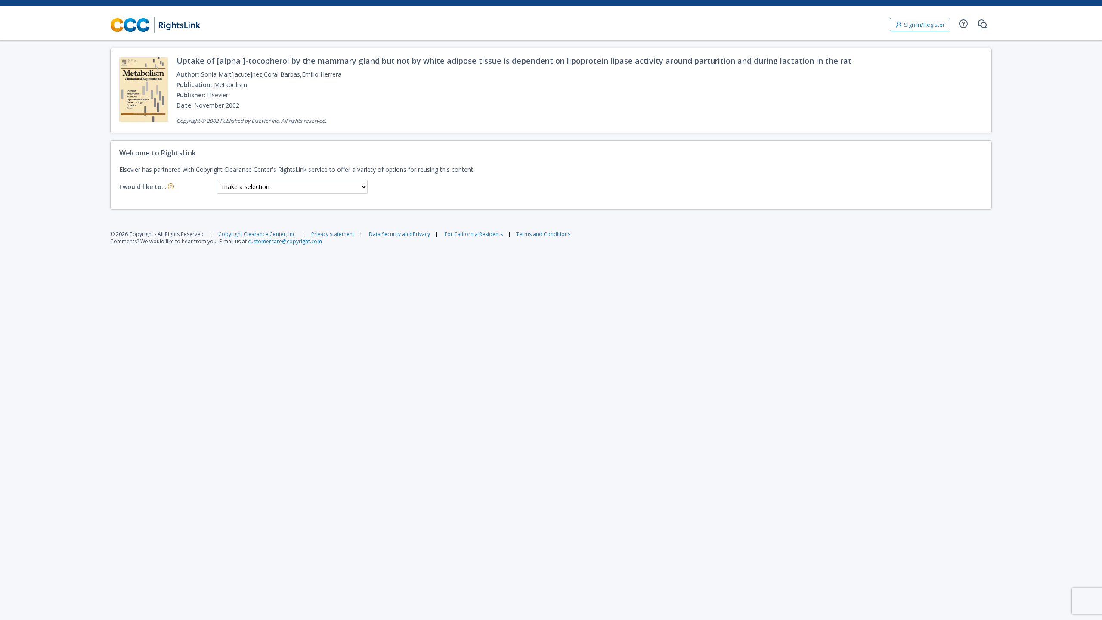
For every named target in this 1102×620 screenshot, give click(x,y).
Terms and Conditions (543, 234)
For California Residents (474, 234)
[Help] (963, 24)
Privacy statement (332, 234)
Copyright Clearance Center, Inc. (257, 234)
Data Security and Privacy (399, 234)
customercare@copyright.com (285, 241)
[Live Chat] (982, 24)
